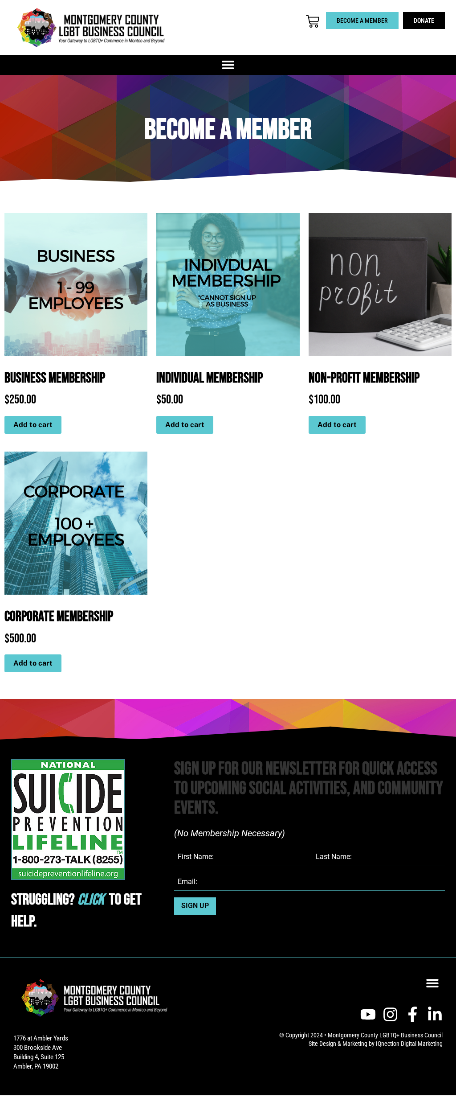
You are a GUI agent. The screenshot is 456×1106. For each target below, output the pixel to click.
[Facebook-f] (412, 1014)
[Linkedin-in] (435, 1014)
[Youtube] (368, 1014)
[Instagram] (390, 1014)
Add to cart (33, 424)
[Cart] (312, 21)
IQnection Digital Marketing (409, 1043)
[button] (228, 65)
